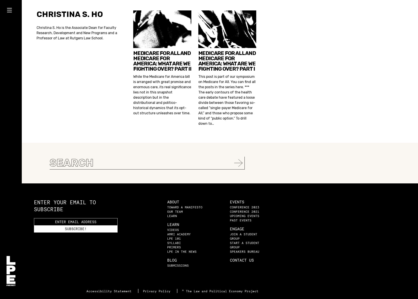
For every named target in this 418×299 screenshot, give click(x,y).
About (173, 202)
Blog (172, 260)
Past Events (240, 220)
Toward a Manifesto (184, 207)
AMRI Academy (179, 234)
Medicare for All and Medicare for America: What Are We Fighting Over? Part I (227, 61)
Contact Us (242, 260)
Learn (172, 216)
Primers (174, 247)
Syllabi (174, 243)
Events (237, 202)
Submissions (178, 265)
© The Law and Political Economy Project (220, 291)
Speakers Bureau (244, 251)
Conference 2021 (244, 211)
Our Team (175, 211)
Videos (173, 230)
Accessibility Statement (109, 291)
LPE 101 (174, 238)
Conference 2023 (244, 207)
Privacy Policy (157, 291)
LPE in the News (182, 251)
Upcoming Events (244, 216)
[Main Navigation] (11, 11)
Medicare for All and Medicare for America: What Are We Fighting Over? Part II (162, 61)
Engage (237, 229)
